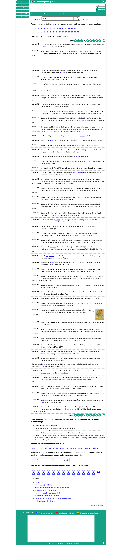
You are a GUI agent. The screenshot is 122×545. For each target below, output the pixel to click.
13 (69, 28)
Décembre (96, 448)
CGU (43, 543)
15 (75, 28)
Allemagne (98, 161)
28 (69, 32)
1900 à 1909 (33, 472)
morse (45, 53)
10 (60, 28)
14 (72, 28)
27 (66, 32)
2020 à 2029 (93, 472)
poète (51, 140)
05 (44, 28)
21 (47, 32)
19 (41, 32)
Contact (76, 543)
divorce (57, 220)
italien (80, 197)
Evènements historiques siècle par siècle (47, 493)
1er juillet (62, 73)
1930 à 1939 (48, 472)
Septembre (73, 448)
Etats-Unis (47, 179)
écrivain (53, 95)
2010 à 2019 (88, 472)
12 (66, 28)
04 (41, 28)
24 (57, 32)
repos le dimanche (77, 172)
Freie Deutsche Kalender (66, 513)
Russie (52, 163)
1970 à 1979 (68, 472)
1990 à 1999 (78, 472)
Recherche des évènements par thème (47, 495)
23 (54, 32)
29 (72, 32)
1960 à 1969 (63, 472)
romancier (53, 247)
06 (47, 28)
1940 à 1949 (53, 472)
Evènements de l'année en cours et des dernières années (53, 498)
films (82, 120)
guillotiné (35, 333)
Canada (78, 70)
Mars (45, 448)
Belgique (75, 145)
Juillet (62, 448)
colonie (82, 136)
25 (60, 32)
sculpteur (53, 303)
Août (67, 448)
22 (51, 32)
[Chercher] (77, 18)
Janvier (34, 448)
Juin (57, 448)
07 (51, 28)
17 (35, 32)
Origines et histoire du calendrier (45, 501)
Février (40, 448)
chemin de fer (47, 46)
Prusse (98, 84)
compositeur (50, 256)
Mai (54, 448)
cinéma (83, 204)
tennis (77, 156)
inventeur (45, 104)
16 (32, 32)
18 (38, 32)
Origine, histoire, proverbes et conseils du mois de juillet (52, 487)
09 (57, 28)
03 (38, 28)
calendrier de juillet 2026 (49, 425)
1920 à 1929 (43, 472)
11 (63, 28)
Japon (84, 77)
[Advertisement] (62, 8)
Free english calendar (46, 513)
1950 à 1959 (58, 472)
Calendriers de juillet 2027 (43, 485)
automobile (56, 377)
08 (54, 28)
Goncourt (44, 402)
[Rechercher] (104, 1)
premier (62, 51)
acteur (44, 364)
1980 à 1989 (73, 472)
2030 (98, 472)
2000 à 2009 (83, 472)
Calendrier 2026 (97, 505)
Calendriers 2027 (40, 482)
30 (75, 32)
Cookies (50, 543)
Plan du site (59, 543)
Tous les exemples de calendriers (45, 490)
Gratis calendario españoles (89, 513)
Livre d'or (69, 543)
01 (32, 28)
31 (78, 32)
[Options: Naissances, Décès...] (75, 18)
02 (35, 28)
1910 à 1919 (38, 472)
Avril (49, 448)
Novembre (88, 448)
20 (44, 32)
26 (63, 32)
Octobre (80, 448)
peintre (52, 213)
